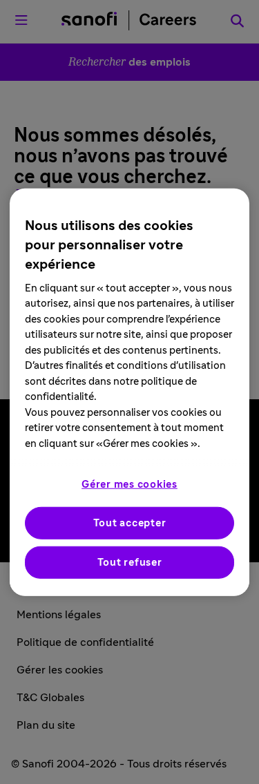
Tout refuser (129, 562)
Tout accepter (129, 523)
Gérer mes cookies (129, 484)
